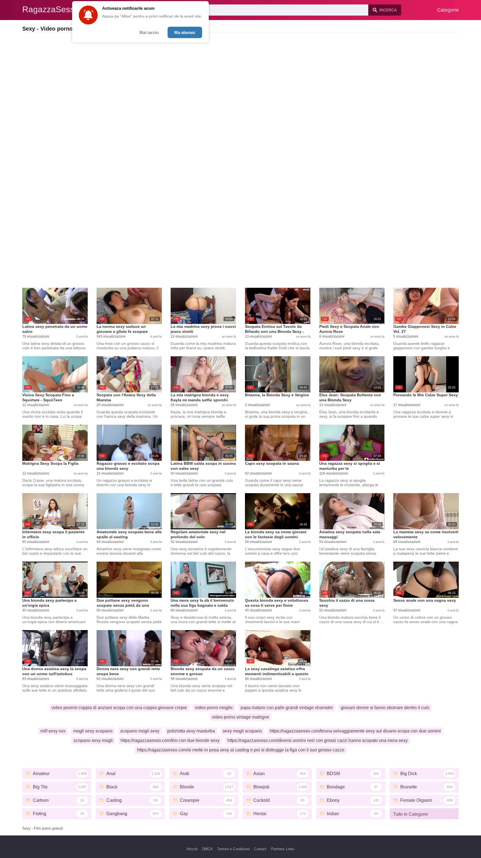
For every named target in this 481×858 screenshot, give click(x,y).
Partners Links (283, 849)
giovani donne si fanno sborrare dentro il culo (385, 707)
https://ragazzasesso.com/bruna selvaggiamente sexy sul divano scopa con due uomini (355, 731)
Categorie (448, 10)
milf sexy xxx (52, 731)
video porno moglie (214, 707)
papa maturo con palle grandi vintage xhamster (286, 707)
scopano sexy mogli (93, 740)
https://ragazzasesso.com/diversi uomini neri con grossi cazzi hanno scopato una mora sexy (317, 740)
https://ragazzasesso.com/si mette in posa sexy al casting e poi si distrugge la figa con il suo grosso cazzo (240, 750)
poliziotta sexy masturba (191, 731)
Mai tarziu (149, 32)
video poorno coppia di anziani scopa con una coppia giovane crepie (119, 707)
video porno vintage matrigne (240, 717)
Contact (260, 849)
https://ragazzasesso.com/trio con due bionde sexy (170, 740)
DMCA (207, 849)
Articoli (192, 849)
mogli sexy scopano (92, 731)
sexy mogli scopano (242, 731)
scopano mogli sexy (139, 731)
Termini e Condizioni (233, 849)
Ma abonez (184, 32)
